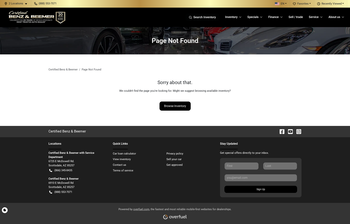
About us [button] (334, 17)
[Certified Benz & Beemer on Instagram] (297, 131)
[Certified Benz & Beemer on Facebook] (280, 131)
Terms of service (123, 170)
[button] (17, 3)
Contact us (119, 164)
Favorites (303, 3)
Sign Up (260, 189)
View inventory (122, 159)
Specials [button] (252, 17)
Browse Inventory (175, 106)
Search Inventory (204, 17)
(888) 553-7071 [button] (48, 3)
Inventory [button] (231, 17)
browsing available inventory (212, 90)
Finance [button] (273, 17)
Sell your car (174, 159)
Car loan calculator (124, 153)
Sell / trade (296, 17)
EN (282, 3)
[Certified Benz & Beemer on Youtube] (289, 131)
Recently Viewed (332, 3)
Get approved (174, 164)
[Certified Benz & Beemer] (36, 17)
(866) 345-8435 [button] (63, 170)
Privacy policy (174, 153)
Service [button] (314, 17)
